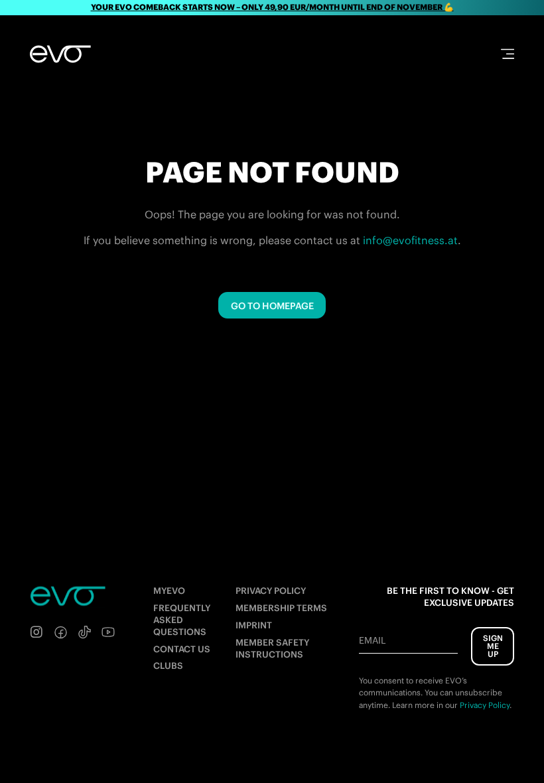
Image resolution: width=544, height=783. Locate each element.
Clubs (168, 666)
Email (372, 640)
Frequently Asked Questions (181, 620)
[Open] (507, 53)
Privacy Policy (271, 591)
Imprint (254, 625)
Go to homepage (272, 306)
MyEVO (169, 591)
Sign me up (493, 646)
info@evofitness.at (410, 240)
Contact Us (181, 649)
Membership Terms (281, 608)
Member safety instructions (272, 648)
